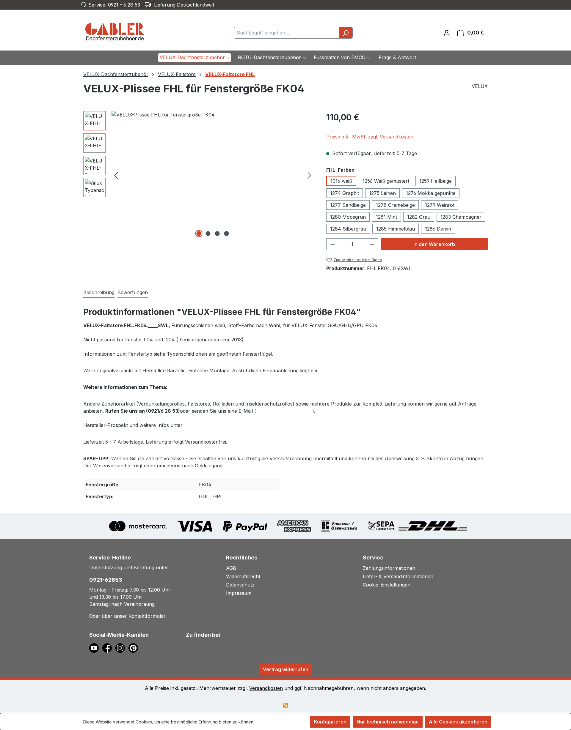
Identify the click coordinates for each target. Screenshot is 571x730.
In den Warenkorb (434, 244)
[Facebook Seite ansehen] (108, 648)
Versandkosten (266, 688)
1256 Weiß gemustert (386, 181)
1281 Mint (386, 217)
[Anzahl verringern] (332, 244)
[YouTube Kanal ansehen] (95, 648)
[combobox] (286, 33)
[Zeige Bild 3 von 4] (217, 233)
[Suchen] (346, 33)
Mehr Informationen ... (276, 721)
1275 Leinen (382, 193)
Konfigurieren (330, 722)
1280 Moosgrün (348, 217)
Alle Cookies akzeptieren (458, 722)
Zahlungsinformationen (389, 568)
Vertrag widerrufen (285, 669)
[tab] (98, 292)
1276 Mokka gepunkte (431, 193)
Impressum (238, 593)
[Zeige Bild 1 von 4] (199, 233)
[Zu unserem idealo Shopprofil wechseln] (196, 647)
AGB (231, 568)
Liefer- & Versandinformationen (398, 576)
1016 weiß (341, 181)
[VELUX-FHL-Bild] (213, 175)
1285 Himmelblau (395, 229)
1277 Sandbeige (348, 205)
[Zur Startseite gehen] (115, 31)
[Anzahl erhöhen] (372, 244)
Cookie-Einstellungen (386, 585)
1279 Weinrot (439, 205)
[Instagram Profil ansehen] (121, 648)
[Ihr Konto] (447, 32)
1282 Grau (418, 217)
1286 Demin (438, 229)
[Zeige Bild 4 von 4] (226, 233)
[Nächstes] (309, 175)
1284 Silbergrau (348, 229)
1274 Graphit (344, 193)
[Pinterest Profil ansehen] (134, 648)
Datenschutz (240, 585)
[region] (198, 175)
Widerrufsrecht (243, 576)
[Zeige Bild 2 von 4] (208, 233)
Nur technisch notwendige (388, 722)
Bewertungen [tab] (132, 292)
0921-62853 (105, 580)
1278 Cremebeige (395, 205)
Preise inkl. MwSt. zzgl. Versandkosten (369, 137)
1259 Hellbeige (435, 181)
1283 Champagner (460, 217)
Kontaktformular (146, 616)
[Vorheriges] (116, 175)
